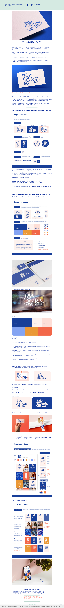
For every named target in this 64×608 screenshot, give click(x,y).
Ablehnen (58, 606)
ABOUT (21, 4)
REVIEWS (18, 4)
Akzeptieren (53, 606)
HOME (6, 4)
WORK (9, 4)
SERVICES (13, 4)
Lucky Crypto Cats (30, 45)
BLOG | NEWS (8, 5)
